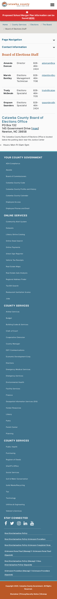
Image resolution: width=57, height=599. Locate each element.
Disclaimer (14, 594)
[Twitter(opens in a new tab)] (13, 524)
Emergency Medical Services (18, 369)
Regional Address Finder (16, 279)
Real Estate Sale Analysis (16, 273)
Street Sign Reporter (14, 254)
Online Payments (13, 247)
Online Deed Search (14, 241)
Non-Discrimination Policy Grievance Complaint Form (28, 545)
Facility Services (13, 389)
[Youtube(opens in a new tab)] (33, 524)
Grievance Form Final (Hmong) (18, 551)
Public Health (11, 447)
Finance (9, 395)
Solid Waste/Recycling (15, 485)
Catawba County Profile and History (21, 189)
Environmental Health (15, 382)
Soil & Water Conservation (17, 479)
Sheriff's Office (12, 466)
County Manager (13, 344)
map (35, 128)
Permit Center (12, 427)
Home (5, 24)
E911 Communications (15, 350)
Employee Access (13, 202)
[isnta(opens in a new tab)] (19, 524)
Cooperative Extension (15, 337)
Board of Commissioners (16, 176)
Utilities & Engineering (15, 504)
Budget (9, 318)
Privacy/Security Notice (29, 594)
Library (9, 414)
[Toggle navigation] (53, 5)
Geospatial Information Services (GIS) (22, 401)
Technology (11, 498)
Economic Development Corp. (18, 357)
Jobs (8, 299)
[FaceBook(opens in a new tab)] (7, 524)
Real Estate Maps (13, 266)
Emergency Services (14, 376)
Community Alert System (16, 222)
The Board (47, 24)
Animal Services (12, 312)
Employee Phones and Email (17, 208)
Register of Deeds (13, 460)
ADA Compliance (13, 163)
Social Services (12, 472)
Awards (9, 170)
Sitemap (43, 594)
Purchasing (10, 453)
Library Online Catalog (15, 234)
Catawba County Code (15, 183)
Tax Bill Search (12, 286)
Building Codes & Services (17, 324)
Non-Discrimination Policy (16, 533)
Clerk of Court (12, 331)
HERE (31, 18)
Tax (7, 492)
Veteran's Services (14, 511)
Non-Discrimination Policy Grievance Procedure (25, 539)
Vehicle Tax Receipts (14, 260)
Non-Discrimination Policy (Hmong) (20, 561)
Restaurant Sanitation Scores (18, 292)
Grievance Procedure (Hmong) (17, 571)
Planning (9, 434)
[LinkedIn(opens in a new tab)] (26, 524)
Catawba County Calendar (17, 196)
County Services (19, 24)
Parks (8, 421)
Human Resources (13, 408)
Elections (34, 24)
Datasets (10, 228)
